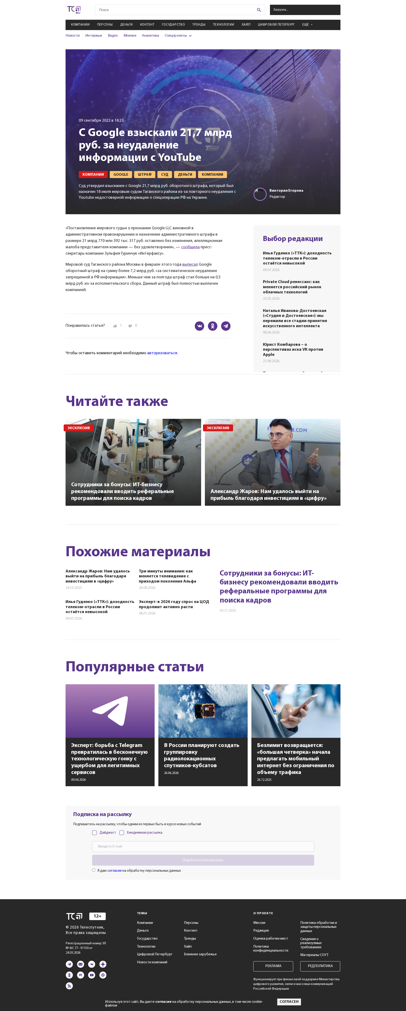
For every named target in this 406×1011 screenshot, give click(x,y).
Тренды (198, 25)
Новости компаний (152, 962)
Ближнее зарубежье (200, 954)
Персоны (105, 25)
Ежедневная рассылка (144, 833)
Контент (147, 25)
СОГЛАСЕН (289, 1002)
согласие (114, 871)
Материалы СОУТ (314, 955)
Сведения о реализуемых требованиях (311, 943)
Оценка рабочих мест (270, 939)
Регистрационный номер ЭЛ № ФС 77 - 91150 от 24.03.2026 (86, 948)
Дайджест (108, 833)
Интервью (93, 36)
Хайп (246, 25)
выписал (190, 265)
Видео (113, 36)
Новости (73, 36)
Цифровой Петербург (276, 25)
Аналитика (150, 36)
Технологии (223, 25)
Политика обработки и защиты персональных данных (318, 927)
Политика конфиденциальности (270, 949)
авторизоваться (162, 353)
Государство (173, 25)
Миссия (259, 923)
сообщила (190, 247)
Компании (80, 25)
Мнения (130, 36)
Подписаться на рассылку (203, 860)
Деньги (126, 25)
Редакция (261, 931)
